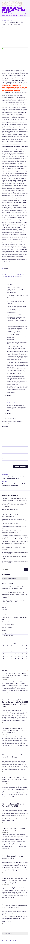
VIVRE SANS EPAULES (7, 635)
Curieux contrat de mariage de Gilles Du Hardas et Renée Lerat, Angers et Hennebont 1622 (14, 504)
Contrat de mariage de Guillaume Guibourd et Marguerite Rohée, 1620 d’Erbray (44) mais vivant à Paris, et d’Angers (14, 594)
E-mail (4, 452)
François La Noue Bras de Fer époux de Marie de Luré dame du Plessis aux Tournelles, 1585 (15, 881)
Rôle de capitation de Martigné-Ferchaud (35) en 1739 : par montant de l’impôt (15, 780)
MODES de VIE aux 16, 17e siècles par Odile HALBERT (13, 10)
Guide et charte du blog (12, 509)
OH (12, 20)
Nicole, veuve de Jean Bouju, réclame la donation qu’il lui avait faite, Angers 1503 (13, 731)
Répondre (9, 395)
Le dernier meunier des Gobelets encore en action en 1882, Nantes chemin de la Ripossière (14, 547)
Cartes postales (6, 622)
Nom (3, 445)
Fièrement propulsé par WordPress (10, 940)
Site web (4, 459)
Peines (6, 268)
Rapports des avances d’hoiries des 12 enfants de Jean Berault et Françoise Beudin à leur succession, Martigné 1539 (15, 537)
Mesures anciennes (7, 627)
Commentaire (6, 426)
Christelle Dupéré (6, 561)
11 (7, 653)
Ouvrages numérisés (7, 633)
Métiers (4, 630)
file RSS (5, 670)
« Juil (7, 664)
